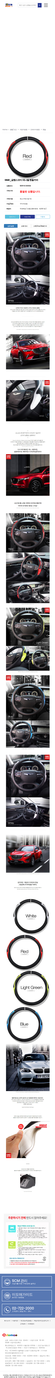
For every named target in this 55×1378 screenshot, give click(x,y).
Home (5, 129)
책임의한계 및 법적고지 (41, 1321)
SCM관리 (31, 1324)
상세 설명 (11, 226)
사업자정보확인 (15, 1342)
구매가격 (10, 191)
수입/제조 (10, 204)
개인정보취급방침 (26, 1321)
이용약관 (15, 1321)
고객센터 (23, 1324)
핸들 (44, 129)
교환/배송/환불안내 (40, 226)
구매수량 (10, 199)
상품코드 (10, 186)
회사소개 (7, 1321)
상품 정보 (24, 226)
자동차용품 (23, 129)
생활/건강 (13, 129)
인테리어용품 (35, 129)
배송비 (9, 209)
